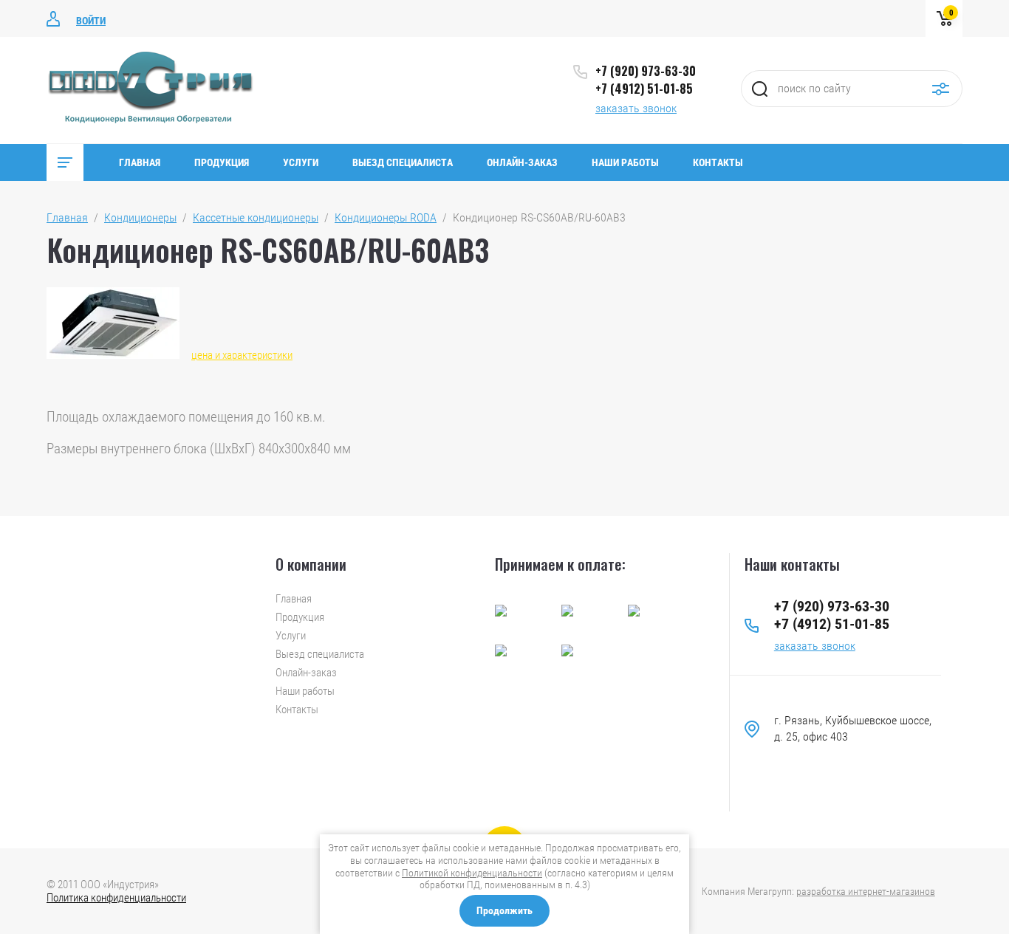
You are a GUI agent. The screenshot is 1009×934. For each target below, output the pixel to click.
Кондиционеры (140, 217)
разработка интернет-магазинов (865, 891)
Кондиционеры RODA (386, 217)
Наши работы (625, 162)
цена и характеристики (242, 355)
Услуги (300, 162)
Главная (139, 162)
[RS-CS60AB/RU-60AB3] (113, 323)
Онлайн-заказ (522, 162)
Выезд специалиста (402, 162)
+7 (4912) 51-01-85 (644, 88)
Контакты (718, 162)
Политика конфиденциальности (116, 897)
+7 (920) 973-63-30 (645, 71)
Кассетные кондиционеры (255, 217)
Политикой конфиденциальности (472, 873)
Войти (91, 21)
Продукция (221, 162)
